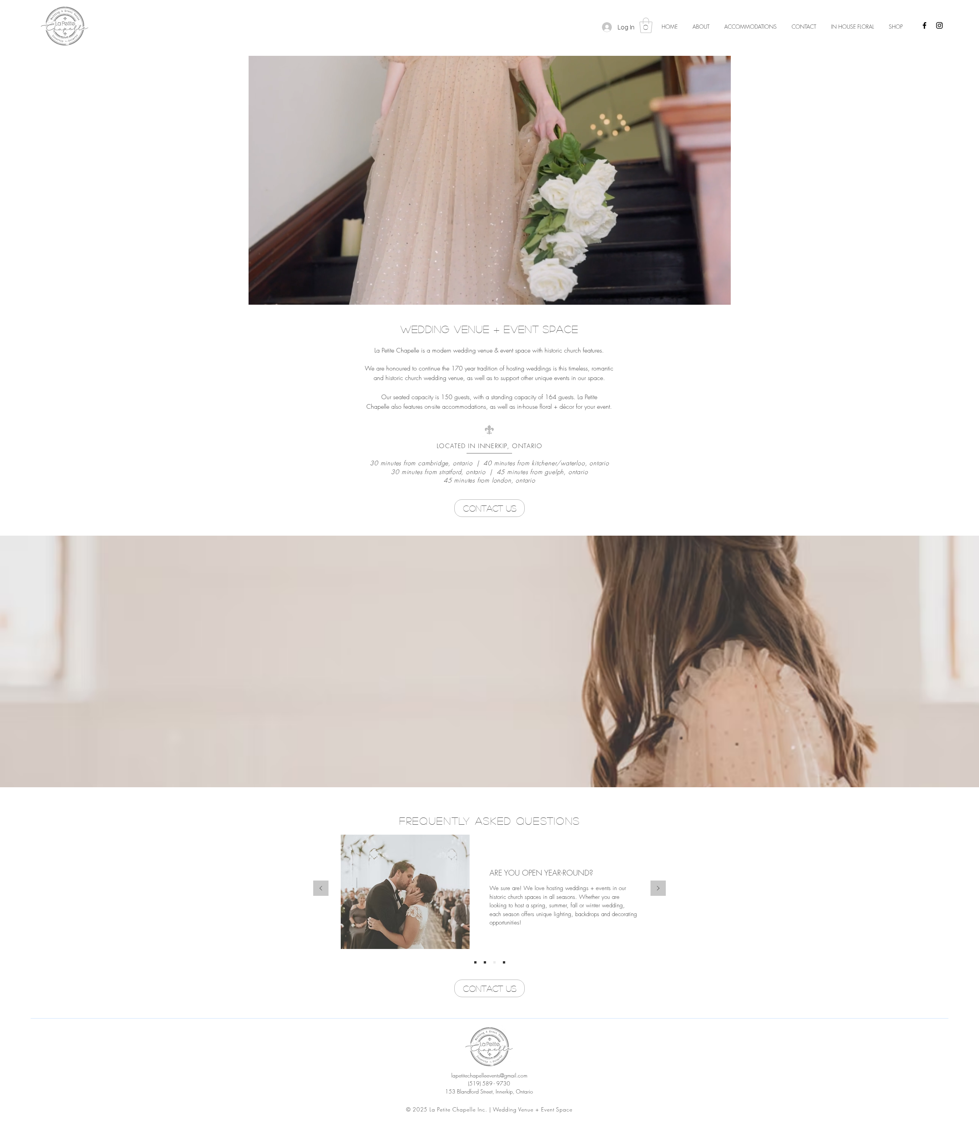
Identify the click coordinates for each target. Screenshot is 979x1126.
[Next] (658, 889)
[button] (645, 25)
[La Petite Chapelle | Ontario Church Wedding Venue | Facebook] (924, 25)
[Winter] (494, 962)
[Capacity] (485, 962)
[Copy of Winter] (504, 962)
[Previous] (321, 889)
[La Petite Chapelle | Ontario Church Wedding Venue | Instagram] (939, 25)
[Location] (475, 962)
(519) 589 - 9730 (489, 1083)
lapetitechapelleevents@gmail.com (489, 1075)
